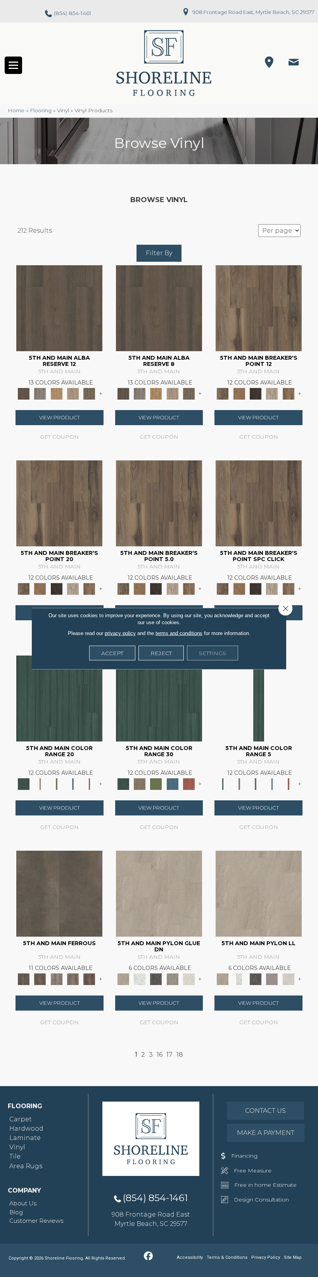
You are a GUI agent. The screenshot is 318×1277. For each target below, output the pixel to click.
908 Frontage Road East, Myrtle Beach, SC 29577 (253, 12)
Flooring (41, 110)
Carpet (20, 1119)
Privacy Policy (265, 1257)
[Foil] (40, 978)
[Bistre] (40, 783)
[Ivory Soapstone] (189, 978)
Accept (112, 653)
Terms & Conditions (227, 1257)
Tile (15, 1156)
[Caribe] (73, 783)
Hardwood (26, 1128)
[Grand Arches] (239, 393)
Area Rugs (25, 1166)
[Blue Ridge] (40, 393)
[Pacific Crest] (289, 393)
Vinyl (63, 110)
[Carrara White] (140, 978)
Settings (212, 653)
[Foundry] (57, 978)
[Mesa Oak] (73, 393)
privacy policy (120, 633)
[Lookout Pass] (272, 393)
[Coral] (89, 783)
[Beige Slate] (159, 893)
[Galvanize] (73, 978)
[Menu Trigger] (13, 65)
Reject (161, 653)
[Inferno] (89, 978)
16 (159, 1054)
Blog (16, 1212)
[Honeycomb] (57, 393)
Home (16, 110)
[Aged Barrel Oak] (59, 307)
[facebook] (148, 1256)
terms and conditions (179, 633)
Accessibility (190, 1257)
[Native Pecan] (89, 393)
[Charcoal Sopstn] (156, 978)
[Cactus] (57, 783)
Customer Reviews (36, 1220)
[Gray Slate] (173, 978)
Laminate (25, 1137)
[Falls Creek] (259, 307)
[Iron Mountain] (256, 393)
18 (179, 1054)
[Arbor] (59, 698)
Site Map (293, 1257)
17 (169, 1054)
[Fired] (59, 893)
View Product (59, 417)
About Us (22, 1203)
